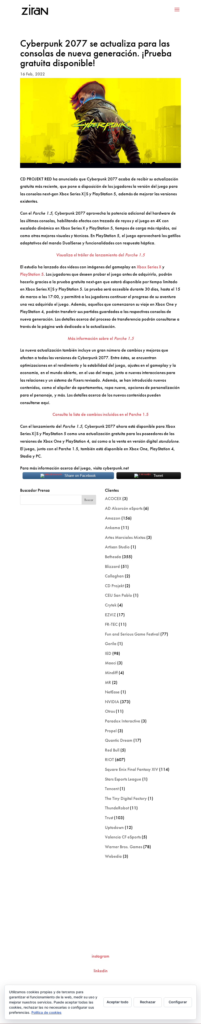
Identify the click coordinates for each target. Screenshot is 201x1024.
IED (108, 653)
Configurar (178, 1002)
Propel (111, 730)
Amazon (112, 518)
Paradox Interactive (122, 721)
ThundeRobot (117, 808)
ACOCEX (113, 498)
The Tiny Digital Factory (126, 798)
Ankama (112, 527)
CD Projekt (114, 585)
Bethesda (113, 556)
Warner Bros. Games (123, 846)
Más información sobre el (101, 338)
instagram (100, 956)
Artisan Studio (117, 547)
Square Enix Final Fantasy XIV (131, 769)
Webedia (113, 856)
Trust (109, 817)
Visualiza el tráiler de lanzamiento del (100, 255)
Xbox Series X (149, 267)
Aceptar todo (117, 1002)
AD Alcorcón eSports (123, 508)
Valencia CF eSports (123, 837)
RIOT (109, 759)
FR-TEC (111, 624)
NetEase (112, 692)
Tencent (112, 788)
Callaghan (114, 576)
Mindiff (111, 672)
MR (108, 682)
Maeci (110, 663)
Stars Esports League (123, 779)
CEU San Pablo (118, 595)
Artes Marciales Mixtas (125, 537)
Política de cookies (46, 1012)
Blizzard (112, 566)
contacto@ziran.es (100, 939)
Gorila (110, 643)
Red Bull (112, 750)
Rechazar (148, 1002)
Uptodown (114, 827)
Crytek (110, 605)
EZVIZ (110, 614)
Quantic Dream (118, 740)
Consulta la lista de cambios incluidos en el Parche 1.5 (100, 414)
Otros (110, 711)
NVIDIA (112, 701)
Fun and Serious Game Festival (132, 634)
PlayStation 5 (32, 274)
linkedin (101, 970)
